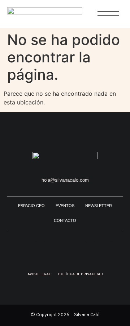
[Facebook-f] (103, 250)
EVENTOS (65, 205)
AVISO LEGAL (39, 274)
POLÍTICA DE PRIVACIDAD (80, 274)
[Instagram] (28, 250)
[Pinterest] (53, 250)
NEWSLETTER (98, 205)
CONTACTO (65, 220)
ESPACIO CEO (31, 205)
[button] (104, 17)
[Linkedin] (78, 250)
